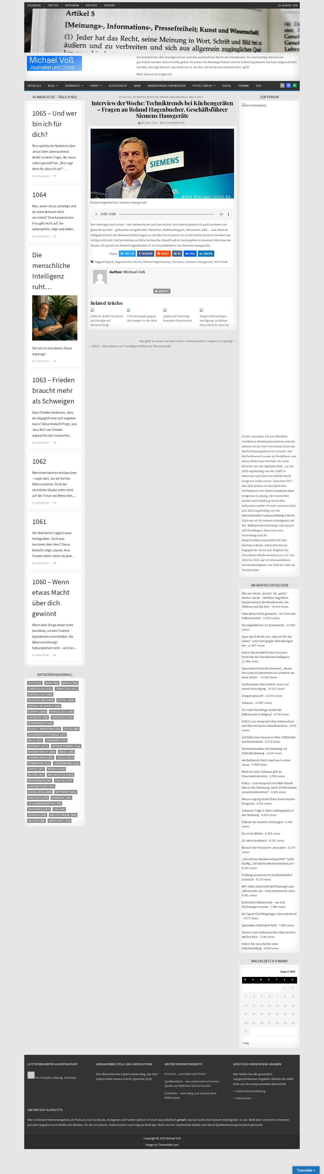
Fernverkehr (40, 723)
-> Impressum (242, 1098)
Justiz (65, 757)
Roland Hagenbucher (157, 262)
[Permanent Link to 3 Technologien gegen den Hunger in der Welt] (144, 310)
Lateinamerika (66, 763)
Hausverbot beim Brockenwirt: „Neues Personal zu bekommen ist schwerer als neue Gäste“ (268, 672)
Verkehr (37, 815)
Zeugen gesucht (252, 696)
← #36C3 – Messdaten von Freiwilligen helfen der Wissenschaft (129, 346)
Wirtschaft (196, 97)
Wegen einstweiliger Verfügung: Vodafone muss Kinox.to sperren (214, 320)
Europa (37, 712)
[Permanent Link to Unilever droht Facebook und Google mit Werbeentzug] (108, 310)
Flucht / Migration (44, 729)
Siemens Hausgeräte (199, 262)
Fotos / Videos (202, 86)
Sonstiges (38, 798)
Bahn (137, 86)
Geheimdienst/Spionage (47, 735)
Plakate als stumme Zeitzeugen (262, 822)
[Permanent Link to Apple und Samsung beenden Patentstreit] (180, 310)
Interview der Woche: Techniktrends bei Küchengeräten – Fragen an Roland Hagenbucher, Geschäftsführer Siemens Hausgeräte (162, 109)
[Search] (282, 85)
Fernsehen (62, 717)
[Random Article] (288, 85)
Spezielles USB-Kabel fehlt (259, 925)
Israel (66, 752)
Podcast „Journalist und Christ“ (186, 1074)
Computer (67, 689)
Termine (243, 86)
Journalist (72, 86)
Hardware (56, 740)
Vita (258, 86)
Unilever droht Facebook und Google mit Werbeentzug (107, 320)
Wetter (36, 821)
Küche (138, 262)
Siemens (178, 262)
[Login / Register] (294, 85)
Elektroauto (118, 86)
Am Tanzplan (43, 1078)
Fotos (71, 729)
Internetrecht (41, 752)
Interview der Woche (145, 97)
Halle (35, 740)
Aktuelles (34, 86)
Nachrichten (60, 775)
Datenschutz (40, 694)
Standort (61, 798)
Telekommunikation (44, 803)
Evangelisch (61, 712)
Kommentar (39, 763)
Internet (38, 746)
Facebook (34, 5)
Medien (164, 97)
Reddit (165, 253)
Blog (51, 86)
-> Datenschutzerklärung (249, 1091)
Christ (94, 86)
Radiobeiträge (178, 97)
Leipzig (36, 769)
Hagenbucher (123, 262)
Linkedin (207, 253)
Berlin (69, 683)
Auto (34, 683)
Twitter (53, 5)
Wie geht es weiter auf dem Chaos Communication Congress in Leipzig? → (188, 341)
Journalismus (40, 757)
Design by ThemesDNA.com (162, 1145)
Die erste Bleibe (252, 833)
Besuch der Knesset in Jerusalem (264, 848)
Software (65, 792)
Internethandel (66, 746)
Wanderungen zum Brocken (167, 86)
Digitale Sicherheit (44, 706)
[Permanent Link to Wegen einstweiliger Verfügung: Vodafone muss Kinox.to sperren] (217, 310)
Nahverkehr (39, 780)
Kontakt (109, 5)
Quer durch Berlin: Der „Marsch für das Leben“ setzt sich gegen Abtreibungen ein (267, 641)
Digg (192, 253)
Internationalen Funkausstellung (263, 515)
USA (59, 809)
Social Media (39, 792)
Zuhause (247, 703)
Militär (36, 775)
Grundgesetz (163, 74)
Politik (63, 780)
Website (163, 291)
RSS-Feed (91, 5)
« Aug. (246, 1043)
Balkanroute (256, 525)
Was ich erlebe (63, 815)
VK (179, 253)
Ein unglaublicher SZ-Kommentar (263, 625)
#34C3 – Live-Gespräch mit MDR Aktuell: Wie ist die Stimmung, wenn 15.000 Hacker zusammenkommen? (269, 787)
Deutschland (41, 700)
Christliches (40, 689)
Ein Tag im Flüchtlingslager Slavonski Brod (269, 914)
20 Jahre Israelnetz (254, 840)
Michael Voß (149, 122)
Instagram (72, 5)
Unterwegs (39, 809)
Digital (226, 86)
